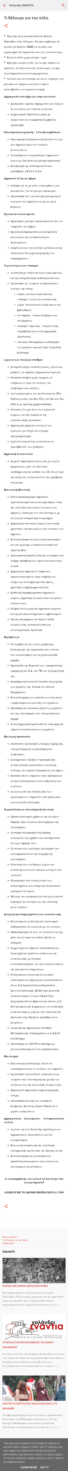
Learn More (29, 1467)
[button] (6, 26)
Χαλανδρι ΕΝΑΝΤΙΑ (21, 5)
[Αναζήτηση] (63, 5)
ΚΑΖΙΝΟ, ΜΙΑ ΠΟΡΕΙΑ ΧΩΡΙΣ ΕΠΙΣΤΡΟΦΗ (25, 1286)
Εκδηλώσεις (8, 1243)
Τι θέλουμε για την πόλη (15, 1240)
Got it (44, 1467)
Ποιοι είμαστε (9, 1236)
